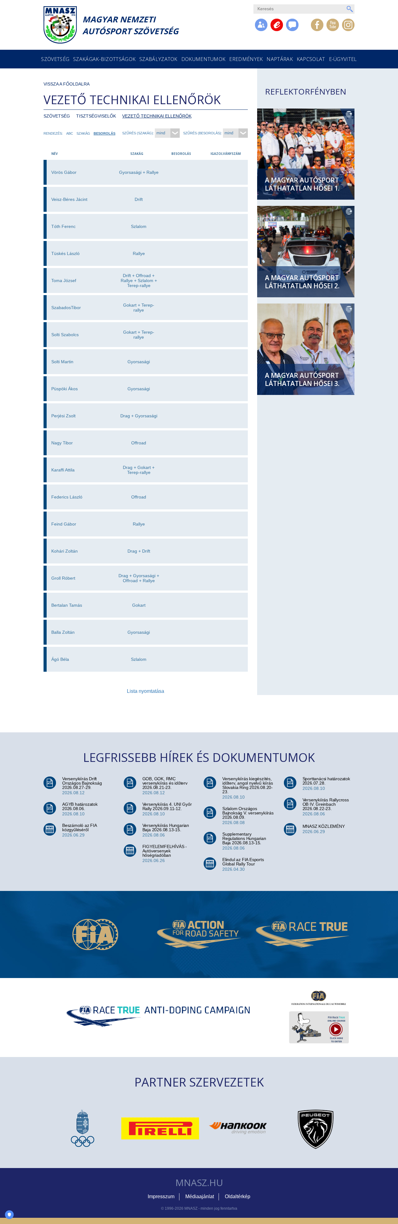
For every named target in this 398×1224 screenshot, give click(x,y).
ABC (69, 133)
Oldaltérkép (237, 1196)
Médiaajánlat (199, 1196)
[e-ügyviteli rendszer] (277, 25)
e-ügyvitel (343, 59)
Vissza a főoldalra (67, 83)
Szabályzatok (158, 59)
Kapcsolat (311, 59)
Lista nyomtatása (145, 691)
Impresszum (161, 1196)
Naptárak (279, 59)
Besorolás (104, 133)
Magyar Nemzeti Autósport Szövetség (130, 25)
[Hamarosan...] (292, 25)
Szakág (83, 133)
